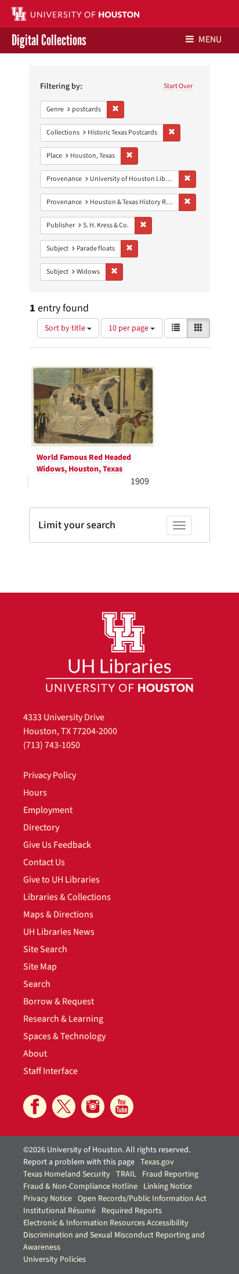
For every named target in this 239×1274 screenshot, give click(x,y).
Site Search (45, 949)
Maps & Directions (58, 914)
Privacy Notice (47, 1198)
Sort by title (66, 328)
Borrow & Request (58, 1001)
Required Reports (132, 1211)
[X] (63, 1106)
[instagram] (92, 1106)
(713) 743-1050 (51, 745)
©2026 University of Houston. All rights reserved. (106, 1150)
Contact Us (44, 862)
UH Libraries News (59, 931)
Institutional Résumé (59, 1211)
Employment (48, 810)
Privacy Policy (49, 775)
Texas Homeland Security (66, 1174)
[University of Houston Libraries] (119, 651)
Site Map (40, 966)
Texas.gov (157, 1162)
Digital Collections (49, 40)
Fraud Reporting (170, 1174)
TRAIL (126, 1174)
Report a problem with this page (79, 1162)
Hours (35, 792)
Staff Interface (50, 1071)
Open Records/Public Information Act (142, 1198)
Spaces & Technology (64, 1036)
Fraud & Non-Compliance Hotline (80, 1186)
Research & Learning (63, 1018)
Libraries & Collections (67, 897)
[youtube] (121, 1106)
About (35, 1053)
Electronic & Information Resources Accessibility (106, 1223)
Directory (41, 827)
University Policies (54, 1259)
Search (36, 984)
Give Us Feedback (57, 845)
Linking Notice (167, 1186)
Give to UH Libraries (61, 879)
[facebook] (34, 1106)
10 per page (129, 328)
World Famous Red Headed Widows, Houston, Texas (84, 463)
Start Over (178, 86)
